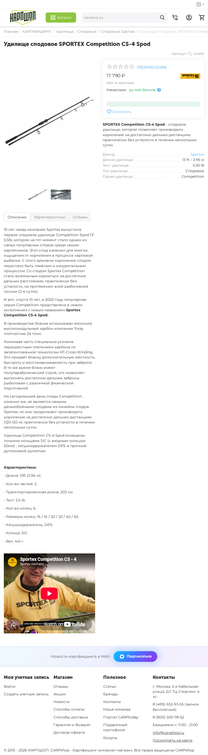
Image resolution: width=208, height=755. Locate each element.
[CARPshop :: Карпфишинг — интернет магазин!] (23, 17)
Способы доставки (71, 717)
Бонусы (110, 737)
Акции (60, 694)
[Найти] (162, 17)
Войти (9, 686)
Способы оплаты (69, 709)
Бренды (110, 694)
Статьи (109, 686)
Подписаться (139, 656)
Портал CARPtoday (120, 717)
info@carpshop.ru (168, 732)
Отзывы (61, 686)
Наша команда (116, 709)
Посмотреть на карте (173, 740)
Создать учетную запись (26, 694)
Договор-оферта (69, 732)
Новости (62, 701)
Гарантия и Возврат (72, 725)
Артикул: (179, 54)
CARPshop (184, 750)
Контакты (112, 701)
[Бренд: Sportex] (190, 75)
